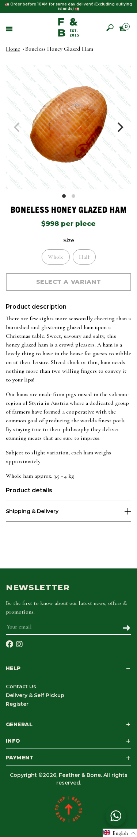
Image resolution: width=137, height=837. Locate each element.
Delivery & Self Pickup (35, 695)
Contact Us (21, 686)
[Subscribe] (126, 628)
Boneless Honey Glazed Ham (59, 48)
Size (68, 241)
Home (13, 48)
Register (17, 704)
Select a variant (68, 281)
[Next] (119, 128)
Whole (56, 257)
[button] (120, 833)
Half (84, 257)
